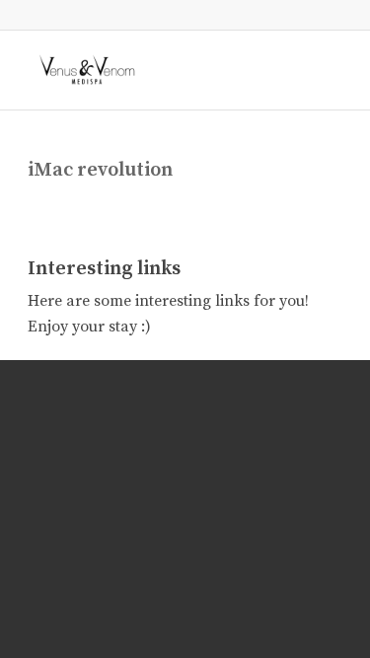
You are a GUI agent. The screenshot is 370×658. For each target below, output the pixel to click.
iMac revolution (100, 170)
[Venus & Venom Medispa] (153, 70)
